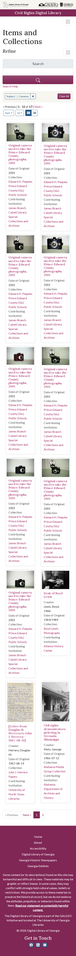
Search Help (10, 86)
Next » (38, 106)
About (38, 842)
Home (38, 836)
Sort (7, 113)
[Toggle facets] (68, 52)
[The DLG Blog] (38, 945)
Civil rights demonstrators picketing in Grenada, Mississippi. (54, 732)
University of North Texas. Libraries (16, 794)
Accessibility (38, 848)
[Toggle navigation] (68, 21)
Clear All (64, 96)
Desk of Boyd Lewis (53, 594)
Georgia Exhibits (38, 866)
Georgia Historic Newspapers (38, 860)
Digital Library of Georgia (38, 854)
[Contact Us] (45, 945)
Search (52, 64)
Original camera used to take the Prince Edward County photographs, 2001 (20, 154)
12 (20, 113)
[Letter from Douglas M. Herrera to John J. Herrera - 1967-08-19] (20, 733)
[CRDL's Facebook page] (31, 945)
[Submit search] (38, 79)
